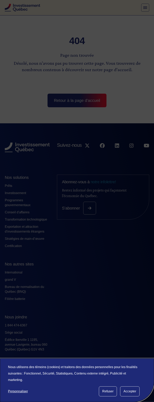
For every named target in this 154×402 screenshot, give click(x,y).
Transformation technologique (26, 219)
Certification (13, 246)
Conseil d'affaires (17, 212)
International (13, 272)
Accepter (130, 391)
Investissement (15, 193)
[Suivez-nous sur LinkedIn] (117, 153)
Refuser (107, 391)
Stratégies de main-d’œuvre (24, 238)
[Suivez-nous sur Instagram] (131, 153)
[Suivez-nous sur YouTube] (146, 153)
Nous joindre (16, 317)
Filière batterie (15, 299)
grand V (10, 279)
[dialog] (77, 380)
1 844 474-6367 (16, 325)
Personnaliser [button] (18, 391)
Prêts (8, 185)
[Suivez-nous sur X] (87, 153)
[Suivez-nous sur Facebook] (102, 153)
